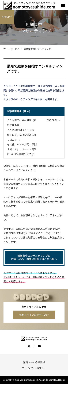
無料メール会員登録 (34, 362)
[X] (29, 346)
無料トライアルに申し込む (34, 314)
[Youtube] (39, 346)
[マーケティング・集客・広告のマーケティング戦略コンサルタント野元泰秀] (29, 5)
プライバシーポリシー (34, 368)
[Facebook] (34, 346)
